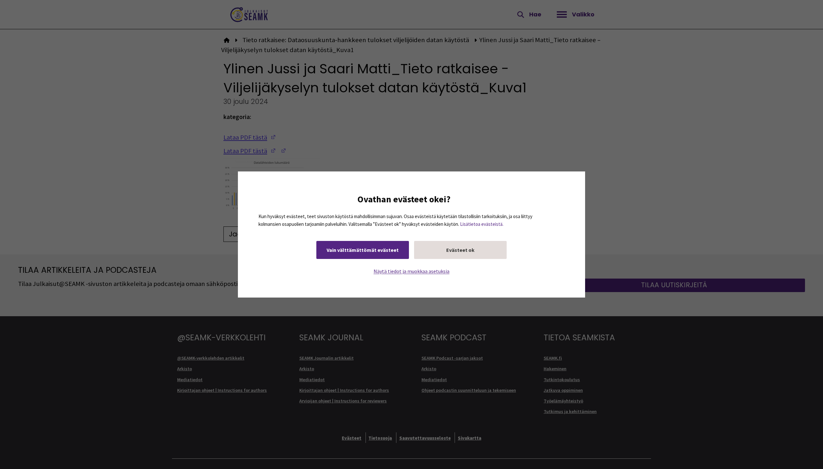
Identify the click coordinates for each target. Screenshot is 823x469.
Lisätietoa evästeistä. (481, 224)
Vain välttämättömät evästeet (363, 250)
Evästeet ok (460, 250)
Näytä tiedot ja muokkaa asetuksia (411, 271)
